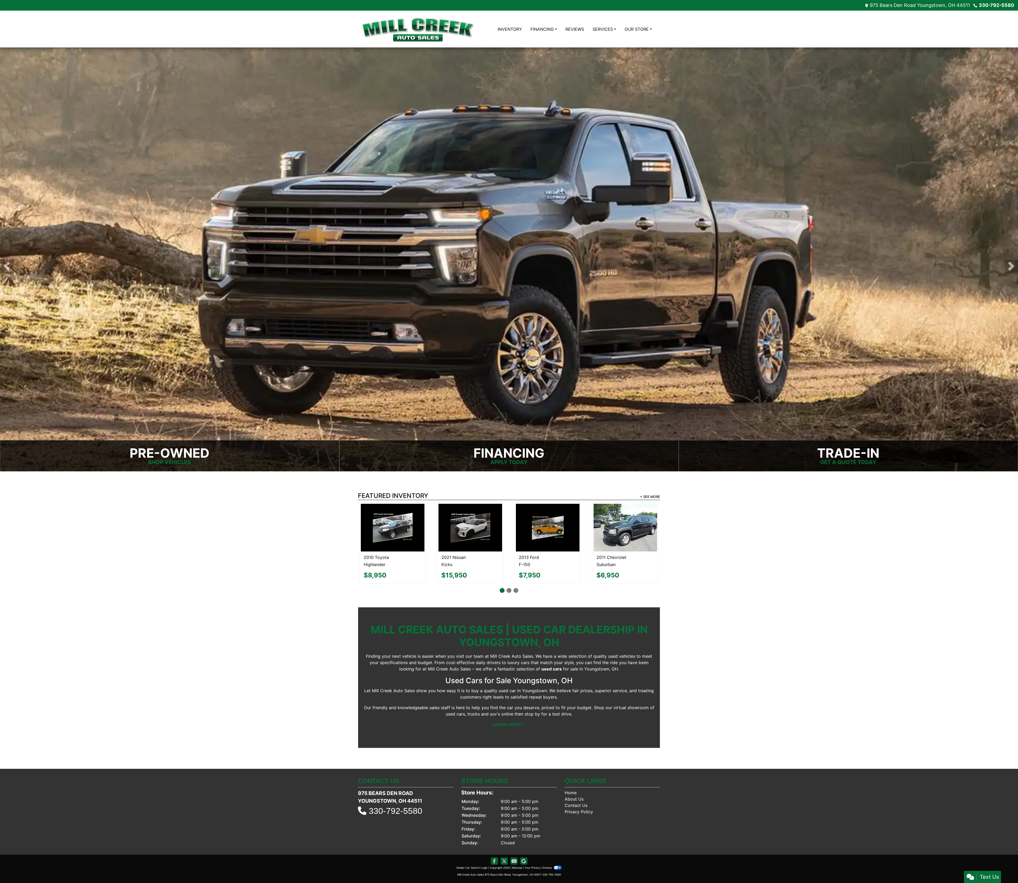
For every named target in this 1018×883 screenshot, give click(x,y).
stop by (532, 690)
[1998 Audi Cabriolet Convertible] (392, 514)
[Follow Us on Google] (524, 837)
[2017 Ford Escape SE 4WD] (547, 514)
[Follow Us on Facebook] (494, 837)
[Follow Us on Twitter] (504, 837)
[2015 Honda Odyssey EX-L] (470, 515)
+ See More (650, 497)
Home (571, 768)
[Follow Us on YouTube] (514, 837)
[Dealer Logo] (417, 29)
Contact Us (576, 781)
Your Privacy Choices (538, 843)
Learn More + (509, 700)
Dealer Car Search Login (472, 843)
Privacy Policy (579, 788)
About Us (574, 775)
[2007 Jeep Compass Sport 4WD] (625, 514)
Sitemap (517, 843)
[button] (7, 266)
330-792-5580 (996, 5)
